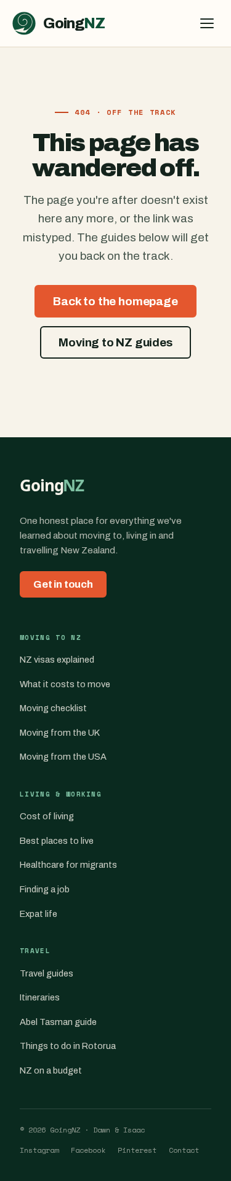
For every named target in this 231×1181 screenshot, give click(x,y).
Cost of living (47, 816)
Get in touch (63, 584)
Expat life (38, 914)
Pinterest (137, 1150)
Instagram (39, 1150)
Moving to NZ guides (115, 342)
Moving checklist (53, 708)
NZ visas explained (57, 660)
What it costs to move (65, 684)
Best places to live (57, 841)
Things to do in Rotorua (68, 1046)
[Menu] (207, 23)
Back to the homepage (115, 301)
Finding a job (45, 889)
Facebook (88, 1150)
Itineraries (40, 997)
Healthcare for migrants (68, 865)
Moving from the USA (63, 757)
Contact (184, 1150)
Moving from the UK (60, 733)
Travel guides (46, 973)
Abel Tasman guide (58, 1022)
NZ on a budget (51, 1070)
